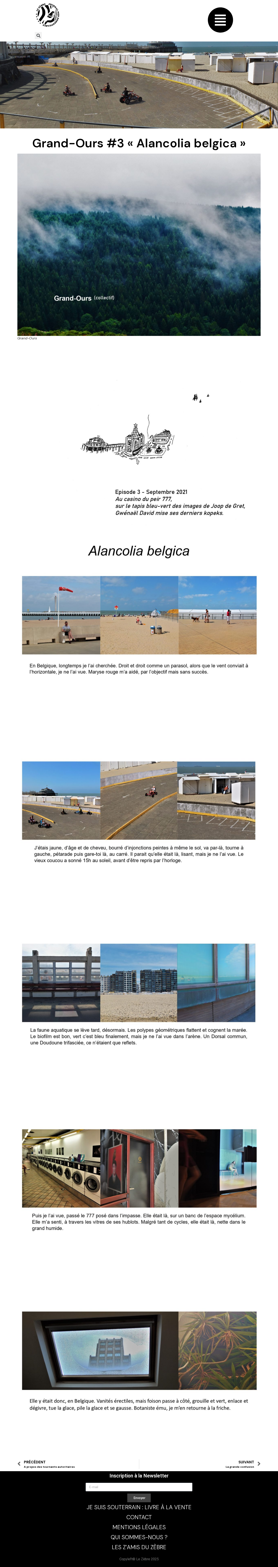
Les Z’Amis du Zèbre (139, 1547)
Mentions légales (139, 1527)
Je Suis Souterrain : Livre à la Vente (139, 1507)
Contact (139, 1517)
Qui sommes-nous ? (139, 1537)
